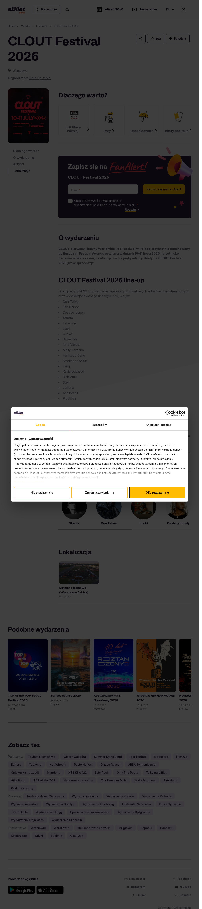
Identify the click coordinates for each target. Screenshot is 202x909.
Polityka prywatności (29, 482)
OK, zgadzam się (157, 492)
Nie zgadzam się (42, 492)
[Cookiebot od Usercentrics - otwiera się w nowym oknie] (168, 413)
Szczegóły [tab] (99, 424)
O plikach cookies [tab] (158, 424)
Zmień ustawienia (97, 492)
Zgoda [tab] (40, 424)
